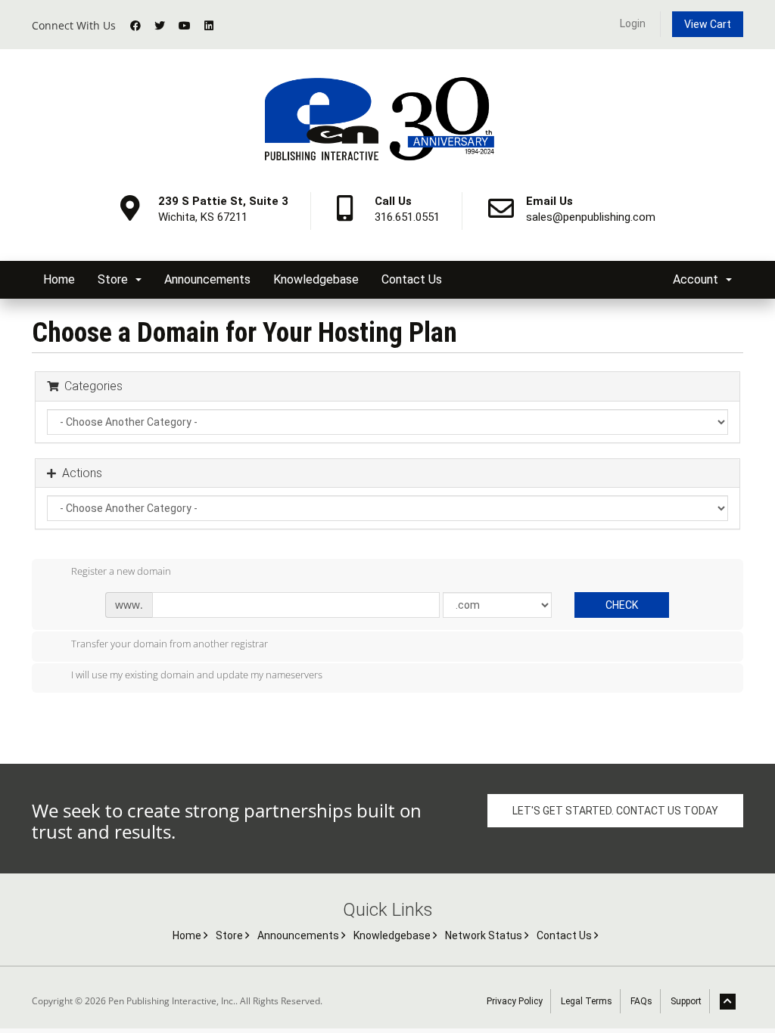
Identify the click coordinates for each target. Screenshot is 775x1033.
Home (59, 279)
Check (621, 605)
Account (698, 279)
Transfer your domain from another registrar (169, 643)
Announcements (207, 279)
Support (686, 1001)
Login (633, 23)
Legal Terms (586, 1001)
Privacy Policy (515, 1001)
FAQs (641, 1001)
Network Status (484, 935)
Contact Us (411, 279)
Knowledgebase (316, 279)
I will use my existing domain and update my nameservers (196, 675)
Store (116, 279)
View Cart (707, 24)
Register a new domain (121, 571)
